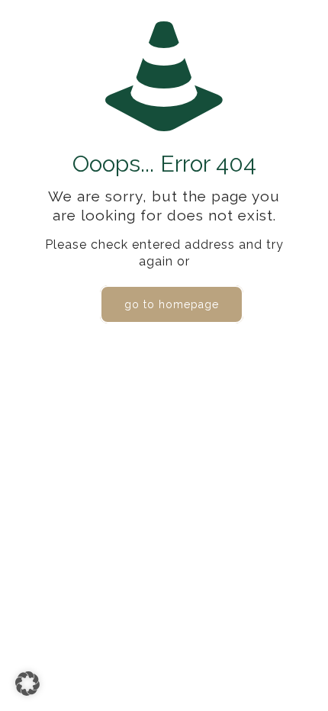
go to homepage (171, 304)
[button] (27, 683)
